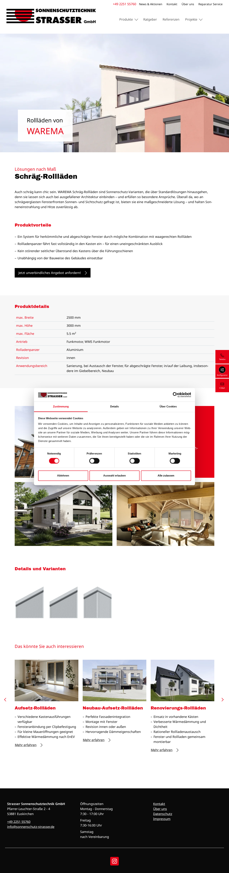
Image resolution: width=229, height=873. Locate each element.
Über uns (188, 4)
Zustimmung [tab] (61, 406)
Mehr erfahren (25, 745)
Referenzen (171, 19)
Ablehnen (63, 475)
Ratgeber (150, 19)
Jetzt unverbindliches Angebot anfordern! (49, 273)
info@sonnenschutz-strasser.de (30, 827)
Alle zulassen (166, 475)
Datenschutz (162, 814)
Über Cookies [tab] (168, 406)
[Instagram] (114, 861)
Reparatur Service (210, 4)
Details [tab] (114, 406)
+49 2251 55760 (124, 4)
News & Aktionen (150, 4)
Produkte (126, 19)
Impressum (161, 819)
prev (6, 701)
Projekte (191, 19)
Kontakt (172, 4)
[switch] (94, 461)
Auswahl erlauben (114, 475)
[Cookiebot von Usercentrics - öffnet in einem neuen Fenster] (175, 394)
